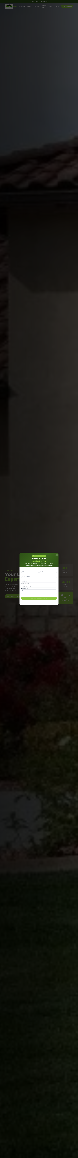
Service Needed (25, 583)
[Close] (56, 555)
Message (25, 588)
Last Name (41, 569)
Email (22, 573)
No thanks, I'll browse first (39, 601)
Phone (22, 578)
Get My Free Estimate (39, 598)
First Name (24, 569)
